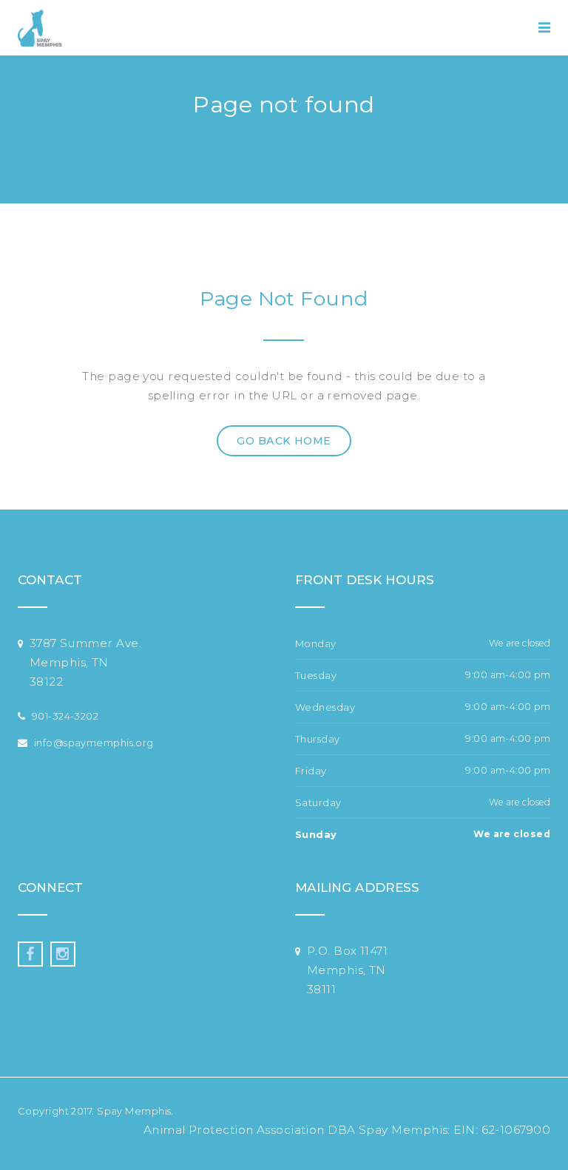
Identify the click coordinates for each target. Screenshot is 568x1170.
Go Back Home (284, 440)
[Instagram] (63, 954)
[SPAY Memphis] (40, 28)
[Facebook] (30, 954)
